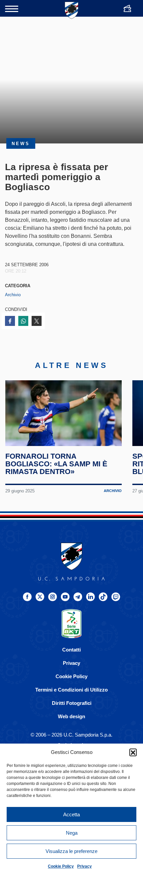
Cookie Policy (61, 866)
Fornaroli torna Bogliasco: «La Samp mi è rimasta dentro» (56, 464)
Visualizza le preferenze (71, 851)
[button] (133, 752)
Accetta (71, 814)
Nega (71, 833)
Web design (71, 716)
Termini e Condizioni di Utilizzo (71, 690)
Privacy (84, 866)
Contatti (71, 649)
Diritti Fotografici (71, 703)
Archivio (13, 294)
